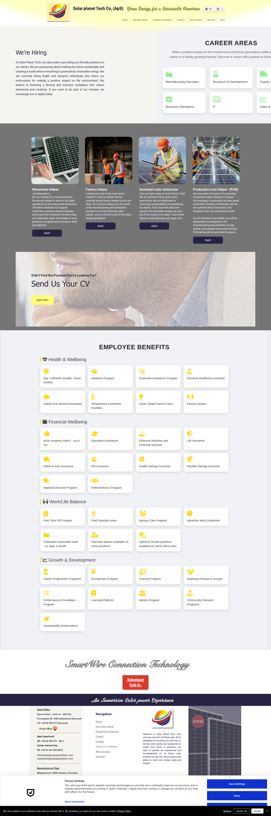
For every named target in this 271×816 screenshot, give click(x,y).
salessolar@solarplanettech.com (55, 758)
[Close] (267, 810)
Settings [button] (227, 811)
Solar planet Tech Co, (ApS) (98, 8)
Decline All (241, 811)
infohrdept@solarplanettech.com (55, 755)
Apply (47, 232)
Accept (257, 811)
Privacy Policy (124, 811)
